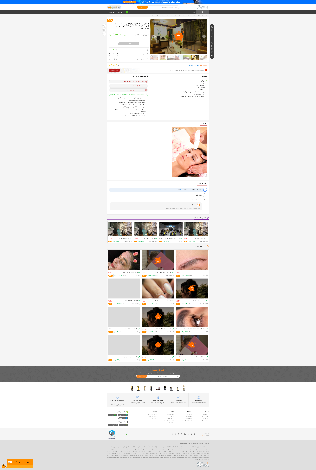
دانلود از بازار (111, 415)
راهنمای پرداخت (170, 418)
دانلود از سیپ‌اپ (112, 425)
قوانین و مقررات (205, 416)
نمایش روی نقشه (114, 70)
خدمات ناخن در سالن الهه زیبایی (197, 357)
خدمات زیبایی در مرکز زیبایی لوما (130, 272)
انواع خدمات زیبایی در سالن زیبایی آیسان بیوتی (194, 329)
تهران (194, 12)
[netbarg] (203, 464)
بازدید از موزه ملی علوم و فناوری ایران (172, 238)
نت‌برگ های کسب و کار (152, 418)
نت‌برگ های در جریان (152, 414)
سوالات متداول (171, 423)
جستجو (142, 7)
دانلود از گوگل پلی (121, 415)
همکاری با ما (188, 416)
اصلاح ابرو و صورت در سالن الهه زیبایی (162, 272)
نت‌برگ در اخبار (205, 421)
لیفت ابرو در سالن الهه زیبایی (198, 300)
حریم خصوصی (205, 418)
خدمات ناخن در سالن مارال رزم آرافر (163, 300)
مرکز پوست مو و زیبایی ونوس (131, 300)
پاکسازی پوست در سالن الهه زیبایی (163, 329)
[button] (154, 36)
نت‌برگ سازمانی (170, 414)
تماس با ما (189, 414)
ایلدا (204, 272)
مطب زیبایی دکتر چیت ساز (200, 238)
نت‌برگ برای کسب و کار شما (185, 421)
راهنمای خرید (171, 416)
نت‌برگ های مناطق (153, 416)
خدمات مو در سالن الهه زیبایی (164, 357)
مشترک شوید (142, 376)
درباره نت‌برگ (205, 414)
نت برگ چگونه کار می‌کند (169, 421)
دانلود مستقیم (122, 425)
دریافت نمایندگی (187, 418)
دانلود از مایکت (122, 418)
